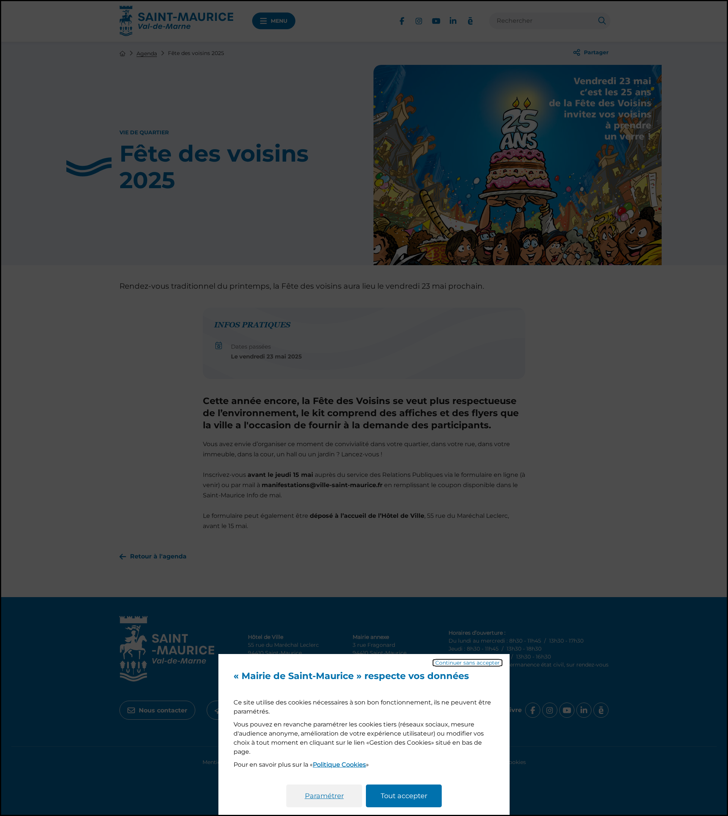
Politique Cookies (339, 764)
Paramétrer (324, 796)
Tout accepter (404, 796)
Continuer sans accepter (467, 663)
